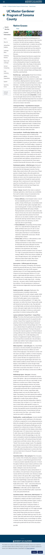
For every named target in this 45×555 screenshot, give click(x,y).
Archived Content (6, 93)
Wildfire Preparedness (7, 77)
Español (5, 81)
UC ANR (4, 6)
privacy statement (31, 548)
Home (5, 38)
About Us (6, 42)
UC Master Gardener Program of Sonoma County (18, 6)
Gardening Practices (6, 56)
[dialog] (22, 548)
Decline (34, 552)
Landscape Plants (6, 51)
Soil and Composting (6, 67)
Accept (40, 552)
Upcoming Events (6, 85)
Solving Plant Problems (7, 46)
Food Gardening (6, 72)
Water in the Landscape (6, 61)
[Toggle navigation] (4, 2)
